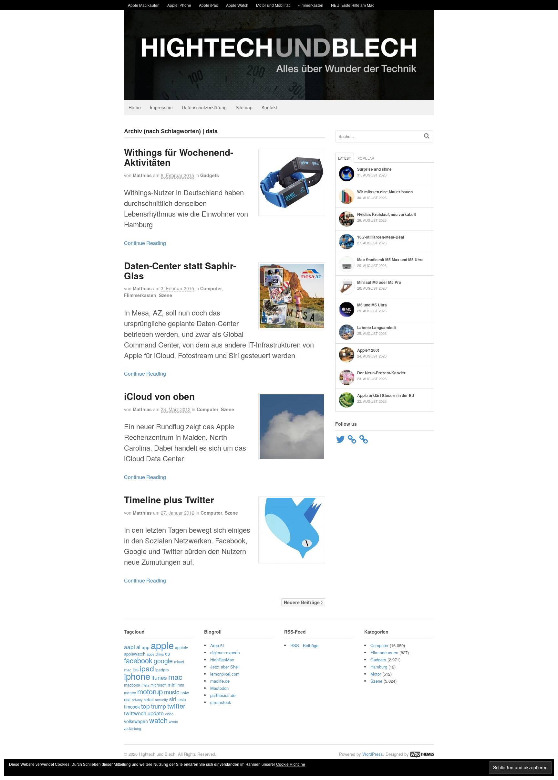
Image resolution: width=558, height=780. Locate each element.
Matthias (142, 175)
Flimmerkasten (310, 5)
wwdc (173, 721)
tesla (182, 699)
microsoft (158, 685)
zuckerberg (132, 728)
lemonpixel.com (225, 674)
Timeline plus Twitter (169, 499)
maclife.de (220, 681)
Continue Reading (145, 243)
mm (181, 685)
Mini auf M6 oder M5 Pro (379, 282)
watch (158, 720)
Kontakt (269, 107)
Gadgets (209, 175)
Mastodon (219, 688)
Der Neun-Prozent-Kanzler (381, 373)
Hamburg (378, 667)
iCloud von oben (159, 396)
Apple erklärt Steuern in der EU (385, 395)
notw (185, 692)
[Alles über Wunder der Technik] (279, 95)
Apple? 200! (368, 350)
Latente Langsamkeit (376, 327)
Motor (375, 674)
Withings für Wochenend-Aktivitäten (178, 157)
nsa (127, 699)
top (145, 705)
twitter (176, 706)
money (130, 692)
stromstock (220, 702)
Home (135, 107)
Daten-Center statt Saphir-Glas (180, 270)
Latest (344, 158)
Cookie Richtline (290, 764)
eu (167, 653)
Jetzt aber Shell (225, 667)
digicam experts (225, 652)
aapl (129, 647)
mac (175, 676)
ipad (147, 668)
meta (145, 685)
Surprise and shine (374, 169)
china (160, 654)
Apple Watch (237, 5)
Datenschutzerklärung (204, 107)
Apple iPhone (179, 5)
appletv (181, 647)
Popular (365, 158)
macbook (132, 685)
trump (158, 706)
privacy (137, 699)
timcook (132, 706)
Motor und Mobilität (273, 5)
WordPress (372, 754)
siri (172, 699)
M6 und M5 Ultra (372, 305)
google (163, 660)
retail (149, 699)
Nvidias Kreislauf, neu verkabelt (386, 214)
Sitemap (244, 107)
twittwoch (135, 713)
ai (138, 647)
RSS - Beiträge (304, 645)
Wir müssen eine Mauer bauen (385, 192)
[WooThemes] (422, 754)
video (169, 713)
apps (150, 654)
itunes (159, 677)
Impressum (161, 107)
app (146, 647)
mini (172, 684)
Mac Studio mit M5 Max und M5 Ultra (390, 259)
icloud (179, 661)
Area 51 (217, 645)
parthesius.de (222, 695)
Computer (211, 288)
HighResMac (222, 660)
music (171, 692)
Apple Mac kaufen (144, 5)
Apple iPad (208, 5)
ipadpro (162, 669)
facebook (138, 660)
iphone (137, 675)
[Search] (426, 135)
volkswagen (136, 721)
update (156, 713)
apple (162, 645)
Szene (165, 295)
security (161, 699)
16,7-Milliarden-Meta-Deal (380, 237)
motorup (150, 691)
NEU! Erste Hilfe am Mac (352, 5)
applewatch (134, 654)
